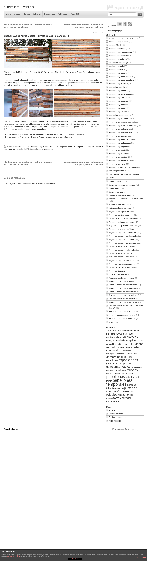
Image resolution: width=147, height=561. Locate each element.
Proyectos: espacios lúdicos (120, 253)
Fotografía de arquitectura (119, 195)
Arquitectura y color (117, 111)
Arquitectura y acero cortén (120, 77)
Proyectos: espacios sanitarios (121, 257)
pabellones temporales (119, 382)
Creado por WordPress (124, 429)
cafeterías (121, 340)
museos (132, 370)
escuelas (127, 357)
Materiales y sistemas (118, 204)
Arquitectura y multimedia (119, 143)
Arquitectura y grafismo (118, 129)
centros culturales (130, 347)
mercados (109, 370)
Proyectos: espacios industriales (122, 250)
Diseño (111, 178)
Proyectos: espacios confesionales (123, 236)
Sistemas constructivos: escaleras (123, 295)
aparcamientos (47, 149)
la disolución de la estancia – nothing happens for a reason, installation (28, 26)
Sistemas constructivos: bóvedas (122, 281)
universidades (113, 401)
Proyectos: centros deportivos (121, 215)
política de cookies (13, 556)
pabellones (115, 376)
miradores (120, 370)
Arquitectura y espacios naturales (122, 125)
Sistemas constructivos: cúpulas (122, 288)
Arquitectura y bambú (117, 90)
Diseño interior (114, 188)
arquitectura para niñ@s (118, 63)
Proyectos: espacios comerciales (122, 232)
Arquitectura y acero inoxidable (121, 80)
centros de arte (115, 350)
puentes (120, 388)
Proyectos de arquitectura (119, 211)
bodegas (110, 340)
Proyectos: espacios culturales (121, 239)
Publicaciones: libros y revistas (122, 278)
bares (120, 337)
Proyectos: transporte (85, 146)
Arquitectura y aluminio (118, 83)
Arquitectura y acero (117, 73)
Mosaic (17, 14)
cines (135, 353)
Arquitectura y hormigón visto (121, 132)
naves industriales (116, 373)
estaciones (112, 360)
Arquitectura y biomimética (120, 94)
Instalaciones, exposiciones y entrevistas (126, 199)
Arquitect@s (24, 146)
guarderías (113, 366)
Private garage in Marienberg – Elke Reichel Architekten (28, 134)
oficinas (129, 373)
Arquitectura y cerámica (118, 101)
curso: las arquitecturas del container (124, 174)
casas (116, 344)
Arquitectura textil (116, 70)
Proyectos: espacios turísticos (121, 260)
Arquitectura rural (116, 66)
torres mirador (122, 398)
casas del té (128, 344)
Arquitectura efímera (117, 49)
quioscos (127, 391)
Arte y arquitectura (116, 171)
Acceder (112, 410)
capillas (131, 340)
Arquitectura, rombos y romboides (123, 167)
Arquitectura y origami (118, 146)
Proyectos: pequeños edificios (62, 146)
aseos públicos (124, 333)
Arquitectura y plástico (118, 157)
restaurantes (125, 394)
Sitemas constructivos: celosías (122, 318)
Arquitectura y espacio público (121, 122)
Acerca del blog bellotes (118, 42)
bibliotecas (131, 337)
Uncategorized (114, 322)
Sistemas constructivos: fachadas (123, 302)
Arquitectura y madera (40, 146)
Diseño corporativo (116, 181)
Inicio (8, 14)
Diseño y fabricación (117, 192)
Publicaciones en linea (118, 274)
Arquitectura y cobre (117, 108)
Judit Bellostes (19, 7)
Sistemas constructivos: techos (122, 311)
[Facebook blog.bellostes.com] (125, 25)
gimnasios (127, 364)
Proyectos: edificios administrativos (123, 218)
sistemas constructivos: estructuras (123, 299)
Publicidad (62, 14)
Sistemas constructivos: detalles (122, 292)
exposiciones (128, 360)
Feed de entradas (116, 414)
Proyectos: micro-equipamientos (122, 264)
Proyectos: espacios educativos (122, 246)
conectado (27, 184)
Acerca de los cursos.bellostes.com (123, 38)
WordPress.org (115, 421)
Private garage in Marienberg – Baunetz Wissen (25, 137)
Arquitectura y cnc (116, 105)
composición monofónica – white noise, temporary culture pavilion (83, 26)
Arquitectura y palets (117, 150)
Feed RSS (75, 14)
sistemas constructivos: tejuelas (122, 315)
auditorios (111, 337)
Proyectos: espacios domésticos (122, 243)
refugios (111, 394)
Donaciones (49, 14)
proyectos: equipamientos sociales (123, 225)
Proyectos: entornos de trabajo (121, 222)
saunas (137, 395)
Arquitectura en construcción (120, 52)
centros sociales (124, 354)
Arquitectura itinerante (118, 56)
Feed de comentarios (117, 417)
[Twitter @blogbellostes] (119, 25)
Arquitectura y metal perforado (121, 139)
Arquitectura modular (117, 59)
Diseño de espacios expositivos (122, 185)
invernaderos (136, 367)
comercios (113, 357)
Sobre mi (37, 14)
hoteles (126, 366)
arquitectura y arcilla (117, 87)
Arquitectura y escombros (119, 118)
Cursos (26, 14)
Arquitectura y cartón (117, 97)
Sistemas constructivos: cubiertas (123, 285)
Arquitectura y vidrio (117, 164)
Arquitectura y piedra (117, 153)
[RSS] (130, 25)
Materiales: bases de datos (120, 208)
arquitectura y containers (119, 115)
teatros (109, 398)
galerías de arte (114, 363)
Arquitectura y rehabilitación (120, 160)
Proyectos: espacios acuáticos (121, 229)
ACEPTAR (75, 559)
